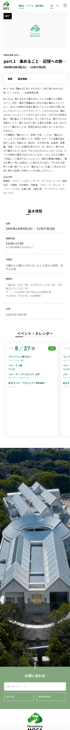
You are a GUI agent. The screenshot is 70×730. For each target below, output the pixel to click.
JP (51, 5)
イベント (30, 5)
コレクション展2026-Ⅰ (20, 356)
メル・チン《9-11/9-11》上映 (24, 374)
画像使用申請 (44, 696)
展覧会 (21, 5)
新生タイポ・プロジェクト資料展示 (26, 383)
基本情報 (39, 5)
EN (57, 5)
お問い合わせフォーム (16, 686)
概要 (10, 78)
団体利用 (10, 696)
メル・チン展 (15, 365)
